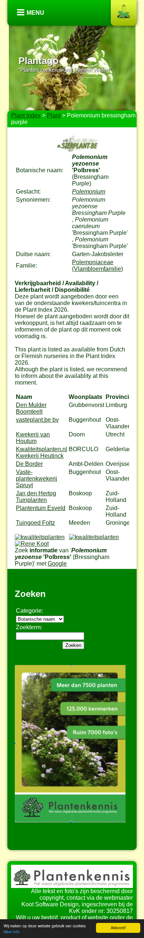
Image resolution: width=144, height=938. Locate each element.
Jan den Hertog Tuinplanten (36, 496)
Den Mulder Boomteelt (31, 408)
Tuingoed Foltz (35, 523)
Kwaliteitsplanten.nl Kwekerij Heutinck (41, 452)
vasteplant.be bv (37, 420)
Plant (54, 115)
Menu (35, 13)
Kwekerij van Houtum (33, 437)
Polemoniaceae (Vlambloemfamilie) (97, 265)
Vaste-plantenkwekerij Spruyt (36, 478)
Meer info (12, 931)
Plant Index (26, 115)
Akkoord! (118, 927)
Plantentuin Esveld (40, 508)
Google (57, 563)
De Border (29, 464)
